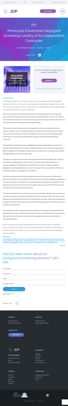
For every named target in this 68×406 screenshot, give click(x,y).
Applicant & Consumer (42, 375)
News (48, 48)
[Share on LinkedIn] (39, 55)
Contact (10, 383)
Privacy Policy (58, 88)
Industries (11, 377)
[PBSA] (24, 395)
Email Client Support (14, 323)
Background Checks (26, 48)
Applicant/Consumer (9, 2)
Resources (11, 381)
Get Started (48, 11)
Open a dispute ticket (41, 323)
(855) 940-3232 (13, 321)
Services (10, 375)
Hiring (40, 48)
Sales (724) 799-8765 (39, 2)
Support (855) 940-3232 (58, 2)
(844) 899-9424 (40, 321)
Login (24, 2)
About (10, 379)
